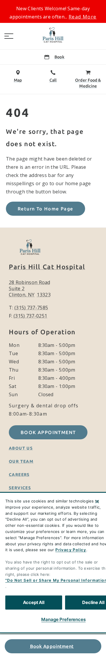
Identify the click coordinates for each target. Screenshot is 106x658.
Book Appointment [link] (52, 646)
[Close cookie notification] (97, 501)
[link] (53, 35)
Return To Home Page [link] (45, 208)
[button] (8, 36)
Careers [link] (19, 474)
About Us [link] (21, 448)
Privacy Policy (70, 549)
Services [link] (20, 487)
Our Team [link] (21, 461)
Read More (83, 16)
